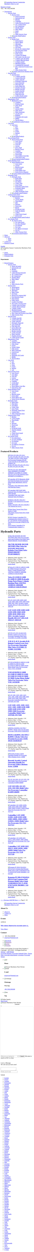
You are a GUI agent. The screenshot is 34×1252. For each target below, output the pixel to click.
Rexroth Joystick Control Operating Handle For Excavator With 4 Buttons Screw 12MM (17, 763)
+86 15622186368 (9, 989)
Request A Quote (6, 7)
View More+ (4, 929)
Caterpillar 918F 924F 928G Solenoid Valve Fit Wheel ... (16, 496)
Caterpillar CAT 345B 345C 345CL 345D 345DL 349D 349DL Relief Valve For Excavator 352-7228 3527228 (18, 850)
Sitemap (3, 952)
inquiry (10, 564)
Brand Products (8, 254)
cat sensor (21, 955)
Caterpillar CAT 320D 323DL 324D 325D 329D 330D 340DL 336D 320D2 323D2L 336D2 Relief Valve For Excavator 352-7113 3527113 (18, 820)
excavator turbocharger (10, 955)
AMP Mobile (10, 952)
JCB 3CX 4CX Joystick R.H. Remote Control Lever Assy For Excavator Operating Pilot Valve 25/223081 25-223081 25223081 (19, 645)
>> (20, 900)
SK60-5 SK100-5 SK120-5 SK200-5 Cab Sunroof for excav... (18, 505)
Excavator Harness (6, 953)
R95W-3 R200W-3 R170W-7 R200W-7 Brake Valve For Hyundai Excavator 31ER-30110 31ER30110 (18, 738)
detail (13, 564)
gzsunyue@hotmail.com (11, 937)
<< (1, 900)
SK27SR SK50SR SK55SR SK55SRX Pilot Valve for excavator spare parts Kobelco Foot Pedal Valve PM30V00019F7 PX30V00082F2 (18, 549)
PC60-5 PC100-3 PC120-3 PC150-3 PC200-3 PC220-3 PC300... (18, 465)
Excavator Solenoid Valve (19, 953)
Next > (16, 900)
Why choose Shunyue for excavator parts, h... (15, 925)
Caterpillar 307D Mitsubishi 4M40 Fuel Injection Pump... (18, 486)
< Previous (5, 900)
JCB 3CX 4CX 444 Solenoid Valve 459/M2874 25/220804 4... (18, 475)
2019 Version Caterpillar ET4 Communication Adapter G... (16, 526)
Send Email (4, 1001)
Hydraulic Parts (8, 256)
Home (6, 252)
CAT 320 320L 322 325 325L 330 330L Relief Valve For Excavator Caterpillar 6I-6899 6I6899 (18, 789)
